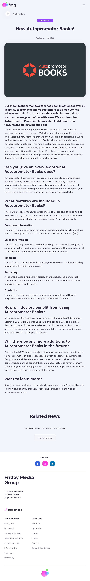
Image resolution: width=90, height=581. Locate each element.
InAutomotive (10, 548)
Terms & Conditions (41, 548)
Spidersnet (9, 553)
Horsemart (9, 528)
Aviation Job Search (13, 538)
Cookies (35, 543)
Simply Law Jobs (11, 543)
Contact (35, 533)
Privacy (35, 538)
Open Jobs (37, 528)
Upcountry (9, 558)
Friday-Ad (9, 523)
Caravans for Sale (12, 533)
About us (36, 523)
